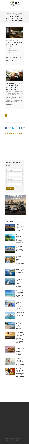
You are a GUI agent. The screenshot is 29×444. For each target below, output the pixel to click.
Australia (20, 13)
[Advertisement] (15, 146)
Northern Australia (15, 14)
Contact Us (11, 438)
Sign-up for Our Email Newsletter (14, 133)
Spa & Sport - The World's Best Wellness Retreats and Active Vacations (20, 361)
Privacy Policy (15, 440)
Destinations (15, 13)
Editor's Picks (8, 440)
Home (7, 438)
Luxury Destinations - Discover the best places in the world (19, 325)
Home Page (9, 13)
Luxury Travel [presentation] (10, 221)
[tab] (10, 221)
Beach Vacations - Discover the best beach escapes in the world (20, 293)
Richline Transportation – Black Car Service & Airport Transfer (20, 227)
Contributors (17, 438)
